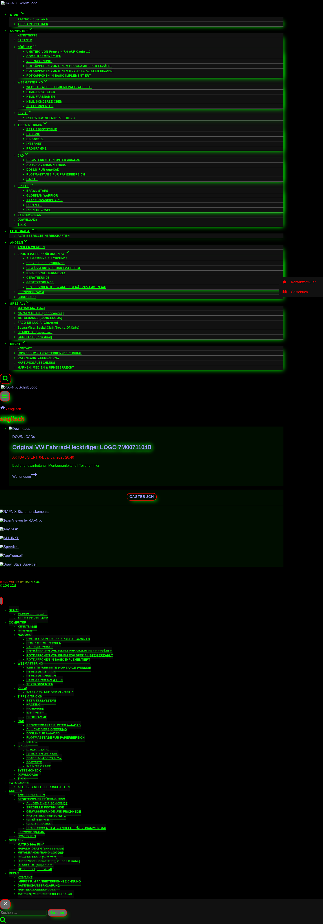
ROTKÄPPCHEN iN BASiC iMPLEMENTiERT (58, 75)
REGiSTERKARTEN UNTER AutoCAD (53, 160)
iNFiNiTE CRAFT (38, 210)
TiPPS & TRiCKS (30, 696)
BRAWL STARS (37, 190)
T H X (22, 224)
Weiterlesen (24, 476)
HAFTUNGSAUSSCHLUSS (36, 362)
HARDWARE (35, 139)
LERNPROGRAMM (31, 292)
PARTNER (25, 40)
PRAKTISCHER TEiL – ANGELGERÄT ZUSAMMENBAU (66, 287)
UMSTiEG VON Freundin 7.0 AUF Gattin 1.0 (58, 51)
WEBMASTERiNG (30, 663)
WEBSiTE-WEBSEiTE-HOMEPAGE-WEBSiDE (59, 87)
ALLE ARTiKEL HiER (33, 24)
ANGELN (15, 791)
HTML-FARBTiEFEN (40, 92)
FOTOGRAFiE (19, 783)
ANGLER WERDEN (31, 247)
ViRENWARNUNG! (39, 61)
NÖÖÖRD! (25, 634)
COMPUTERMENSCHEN (43, 56)
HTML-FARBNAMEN (40, 96)
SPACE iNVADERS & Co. (44, 200)
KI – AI (22, 688)
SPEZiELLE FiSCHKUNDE (45, 263)
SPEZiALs (16, 840)
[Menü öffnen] (5, 396)
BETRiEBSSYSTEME (41, 129)
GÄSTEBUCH (141, 497)
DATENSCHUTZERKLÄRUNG (38, 358)
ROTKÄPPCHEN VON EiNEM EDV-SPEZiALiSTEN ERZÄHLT (70, 70)
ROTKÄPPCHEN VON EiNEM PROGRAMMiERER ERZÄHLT (69, 66)
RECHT (14, 873)
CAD (21, 721)
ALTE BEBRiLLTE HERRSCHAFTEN (43, 235)
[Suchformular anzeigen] (5, 379)
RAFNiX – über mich (33, 19)
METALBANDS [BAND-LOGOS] (40, 318)
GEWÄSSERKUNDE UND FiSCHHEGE (53, 268)
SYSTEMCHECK (29, 215)
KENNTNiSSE (27, 35)
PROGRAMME (36, 148)
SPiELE (23, 745)
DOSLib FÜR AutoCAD (42, 169)
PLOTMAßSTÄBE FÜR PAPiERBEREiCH (55, 174)
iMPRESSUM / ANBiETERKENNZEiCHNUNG (50, 353)
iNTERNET (34, 143)
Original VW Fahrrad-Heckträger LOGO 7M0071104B (82, 447)
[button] (301, 282)
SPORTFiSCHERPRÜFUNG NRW (41, 799)
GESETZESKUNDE (40, 282)
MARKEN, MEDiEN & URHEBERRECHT (46, 367)
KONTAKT (25, 348)
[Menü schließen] (1, 601)
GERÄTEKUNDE (38, 277)
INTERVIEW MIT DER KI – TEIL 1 (50, 117)
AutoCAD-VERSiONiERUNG (46, 164)
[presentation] (146, 429)
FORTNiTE (34, 205)
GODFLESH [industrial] (35, 337)
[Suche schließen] (5, 904)
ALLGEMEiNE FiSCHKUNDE (46, 258)
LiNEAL (32, 179)
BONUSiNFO (27, 297)
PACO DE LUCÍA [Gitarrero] (38, 322)
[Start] (2, 409)
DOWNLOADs (27, 219)
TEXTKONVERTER (39, 106)
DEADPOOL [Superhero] (35, 332)
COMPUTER (17, 622)
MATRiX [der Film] (31, 308)
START (14, 610)
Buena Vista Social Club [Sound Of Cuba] (49, 327)
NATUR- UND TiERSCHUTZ (45, 273)
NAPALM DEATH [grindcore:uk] (41, 313)
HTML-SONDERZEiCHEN (44, 101)
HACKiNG (33, 134)
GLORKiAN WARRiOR (42, 195)
